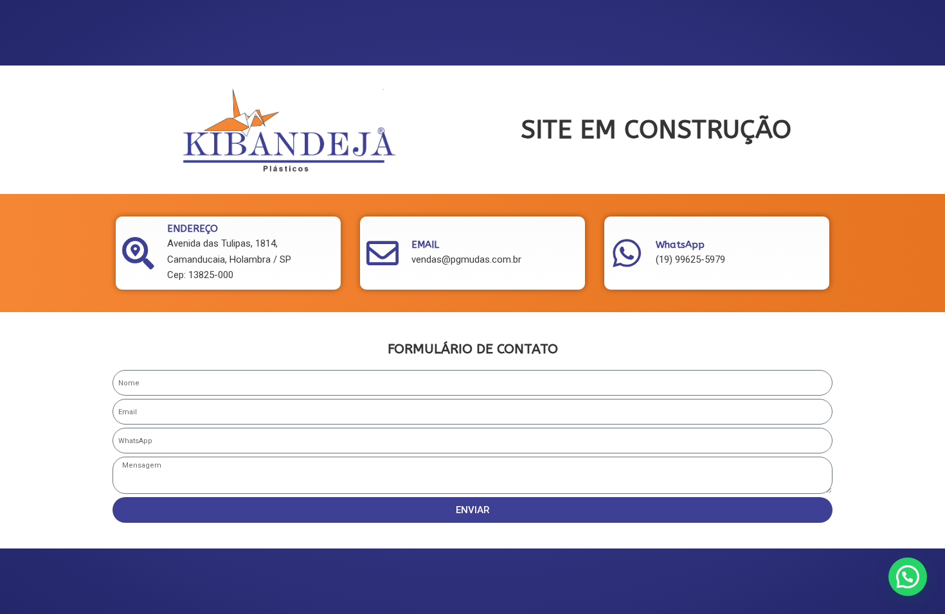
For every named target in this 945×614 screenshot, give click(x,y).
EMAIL (425, 244)
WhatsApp (680, 244)
